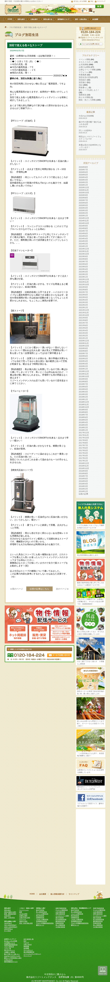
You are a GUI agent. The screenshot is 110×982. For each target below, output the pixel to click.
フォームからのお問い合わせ (90, 44)
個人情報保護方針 (57, 894)
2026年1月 (83, 185)
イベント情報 (84, 59)
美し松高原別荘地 (41, 912)
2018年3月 (83, 425)
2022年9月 (83, 287)
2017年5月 (83, 450)
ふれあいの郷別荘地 (42, 919)
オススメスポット (86, 62)
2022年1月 (83, 307)
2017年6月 (83, 448)
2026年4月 (83, 177)
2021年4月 (83, 330)
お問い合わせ (28, 944)
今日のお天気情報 (86, 117)
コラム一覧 (7, 948)
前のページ (17, 589)
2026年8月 (83, 167)
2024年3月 (83, 241)
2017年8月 (83, 443)
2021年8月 (83, 320)
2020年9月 (83, 348)
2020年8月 (83, 351)
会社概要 (42, 894)
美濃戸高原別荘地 (61, 908)
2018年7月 (83, 415)
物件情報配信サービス (11, 961)
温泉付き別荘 (23, 921)
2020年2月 (83, 366)
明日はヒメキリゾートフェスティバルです (90, 138)
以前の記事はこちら (39, 589)
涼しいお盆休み (85, 131)
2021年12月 (84, 310)
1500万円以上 (8, 929)
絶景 (20, 912)
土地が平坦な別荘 (24, 917)
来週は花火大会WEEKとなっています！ (90, 147)
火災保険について (9, 943)
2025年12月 (84, 187)
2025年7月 (83, 200)
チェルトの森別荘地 (62, 910)
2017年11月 (84, 435)
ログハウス (22, 919)
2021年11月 (84, 313)
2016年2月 (83, 489)
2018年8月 (83, 412)
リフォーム (83, 72)
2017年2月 (83, 458)
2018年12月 (84, 402)
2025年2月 (83, 213)
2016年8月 (83, 473)
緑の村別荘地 (40, 915)
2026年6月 (83, 172)
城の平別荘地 (60, 917)
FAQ (92, 1)
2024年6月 (83, 233)
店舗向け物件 (23, 915)
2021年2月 (83, 336)
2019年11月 (84, 374)
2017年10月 (84, 438)
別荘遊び (82, 82)
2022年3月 (83, 302)
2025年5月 (83, 205)
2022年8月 (83, 290)
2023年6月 (83, 264)
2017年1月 (83, 461)
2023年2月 (83, 274)
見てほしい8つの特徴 (80, 1)
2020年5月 (83, 358)
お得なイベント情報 (87, 70)
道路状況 (82, 95)
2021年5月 (83, 328)
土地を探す (7, 915)
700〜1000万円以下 (10, 925)
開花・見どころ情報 (87, 100)
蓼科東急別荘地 (60, 921)
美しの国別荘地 (60, 925)
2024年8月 (83, 228)
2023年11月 (84, 251)
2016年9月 (83, 471)
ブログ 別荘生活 (9, 946)
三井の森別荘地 (60, 912)
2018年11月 (84, 404)
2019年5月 (83, 389)
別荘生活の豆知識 (86, 77)
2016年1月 (83, 491)
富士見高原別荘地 (61, 919)
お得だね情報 (84, 67)
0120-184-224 (90, 32)
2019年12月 (84, 371)
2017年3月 (83, 456)
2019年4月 (83, 392)
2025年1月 (83, 215)
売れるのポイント (9, 950)
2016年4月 (83, 484)
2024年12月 (84, 218)
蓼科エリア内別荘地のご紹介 (13, 958)
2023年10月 (84, 254)
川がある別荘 (23, 914)
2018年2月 (83, 427)
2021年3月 (83, 333)
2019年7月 (83, 384)
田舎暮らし (83, 87)
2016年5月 (83, 481)
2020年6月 (83, 356)
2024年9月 (83, 226)
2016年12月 (84, 463)
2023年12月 (84, 249)
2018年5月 (83, 420)
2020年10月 (84, 346)
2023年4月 (83, 269)
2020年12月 (84, 341)
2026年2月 (83, 182)
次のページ (61, 589)
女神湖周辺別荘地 (41, 921)
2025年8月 (83, 198)
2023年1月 (83, 277)
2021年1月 (83, 338)
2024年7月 (83, 231)
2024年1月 (83, 246)
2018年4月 (83, 422)
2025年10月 (84, 193)
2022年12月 (84, 279)
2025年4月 (83, 208)
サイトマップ (101, 1)
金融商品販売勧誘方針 (11, 944)
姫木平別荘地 (40, 910)
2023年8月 (83, 259)
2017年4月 (83, 453)
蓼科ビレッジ (40, 925)
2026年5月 (83, 175)
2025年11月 (84, 190)
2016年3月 (83, 486)
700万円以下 (8, 923)
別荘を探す (7, 910)
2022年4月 (83, 300)
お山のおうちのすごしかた (12, 956)
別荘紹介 (82, 80)
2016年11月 (84, 466)
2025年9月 (83, 195)
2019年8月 (83, 381)
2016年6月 (83, 478)
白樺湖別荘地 (40, 917)
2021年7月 (83, 323)
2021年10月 (84, 315)
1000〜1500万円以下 (10, 927)
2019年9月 (83, 379)
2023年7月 (83, 261)
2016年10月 (84, 468)
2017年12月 (84, 433)
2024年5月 (83, 236)
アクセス (26, 942)
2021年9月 (83, 318)
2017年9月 (83, 440)
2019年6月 (83, 387)
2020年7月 (83, 353)
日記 (80, 85)
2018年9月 (83, 410)
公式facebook (8, 959)
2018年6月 (83, 417)
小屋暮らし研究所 (9, 952)
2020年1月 (83, 369)
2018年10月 (84, 407)
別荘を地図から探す (10, 912)
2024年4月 (83, 238)
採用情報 (26, 946)
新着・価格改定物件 (10, 914)
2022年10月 (84, 284)
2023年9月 (83, 256)
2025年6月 (83, 203)
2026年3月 (83, 180)
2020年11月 (84, 343)
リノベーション (24, 910)
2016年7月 (83, 476)
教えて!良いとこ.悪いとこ (12, 954)
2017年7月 (83, 445)
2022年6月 (83, 295)
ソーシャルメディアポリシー (32, 954)
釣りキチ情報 (84, 97)
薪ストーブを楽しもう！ (89, 90)
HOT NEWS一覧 (29, 939)
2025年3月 (83, 210)
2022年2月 (83, 305)
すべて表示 (7, 930)
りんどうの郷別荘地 (42, 914)
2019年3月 (83, 394)
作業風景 (82, 75)
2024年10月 (84, 223)
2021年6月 (83, 325)
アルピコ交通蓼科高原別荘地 (45, 923)
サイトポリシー (28, 950)
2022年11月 (84, 282)
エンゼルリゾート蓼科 (62, 915)
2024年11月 (84, 221)
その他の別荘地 (60, 927)
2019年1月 (83, 399)
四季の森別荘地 (60, 914)
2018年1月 (83, 430)
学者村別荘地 (60, 923)
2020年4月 (83, 361)
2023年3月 (83, 272)
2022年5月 (83, 297)
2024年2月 (83, 244)
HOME (32, 894)
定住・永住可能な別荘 (26, 923)
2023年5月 (83, 267)
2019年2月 (83, 397)
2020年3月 (83, 364)
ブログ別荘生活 (15, 27)
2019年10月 (84, 376)
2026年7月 (83, 170)
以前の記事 (83, 494)
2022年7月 (83, 292)
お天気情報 (83, 64)
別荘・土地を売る (9, 917)
